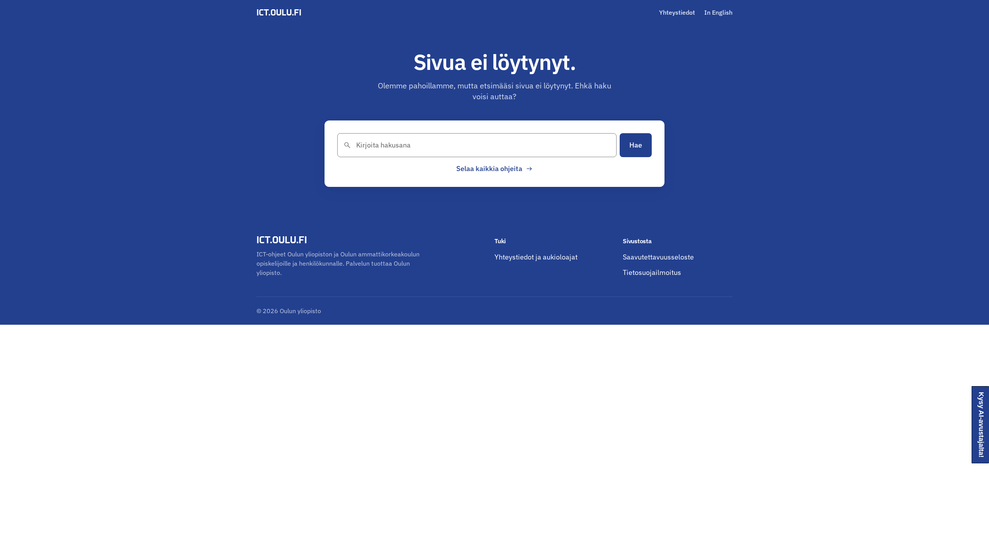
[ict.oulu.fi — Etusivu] (280, 12)
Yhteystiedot (677, 12)
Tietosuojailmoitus (652, 272)
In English (718, 12)
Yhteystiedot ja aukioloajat (536, 257)
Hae (635, 145)
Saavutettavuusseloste (658, 257)
